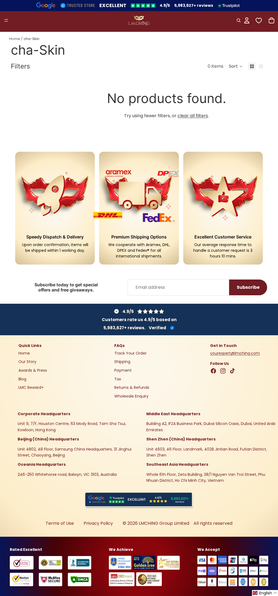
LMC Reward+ (31, 387)
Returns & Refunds (131, 387)
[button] (236, 66)
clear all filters (193, 116)
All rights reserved (213, 523)
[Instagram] (223, 371)
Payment (123, 370)
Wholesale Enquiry (131, 396)
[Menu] (6, 20)
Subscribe (248, 287)
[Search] (239, 20)
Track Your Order (130, 353)
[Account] (247, 20)
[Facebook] (213, 371)
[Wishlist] (259, 20)
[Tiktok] (232, 371)
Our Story (27, 361)
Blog (22, 378)
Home (14, 38)
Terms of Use (60, 523)
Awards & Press (32, 370)
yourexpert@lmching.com (235, 353)
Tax (117, 378)
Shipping (122, 361)
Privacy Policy (98, 523)
